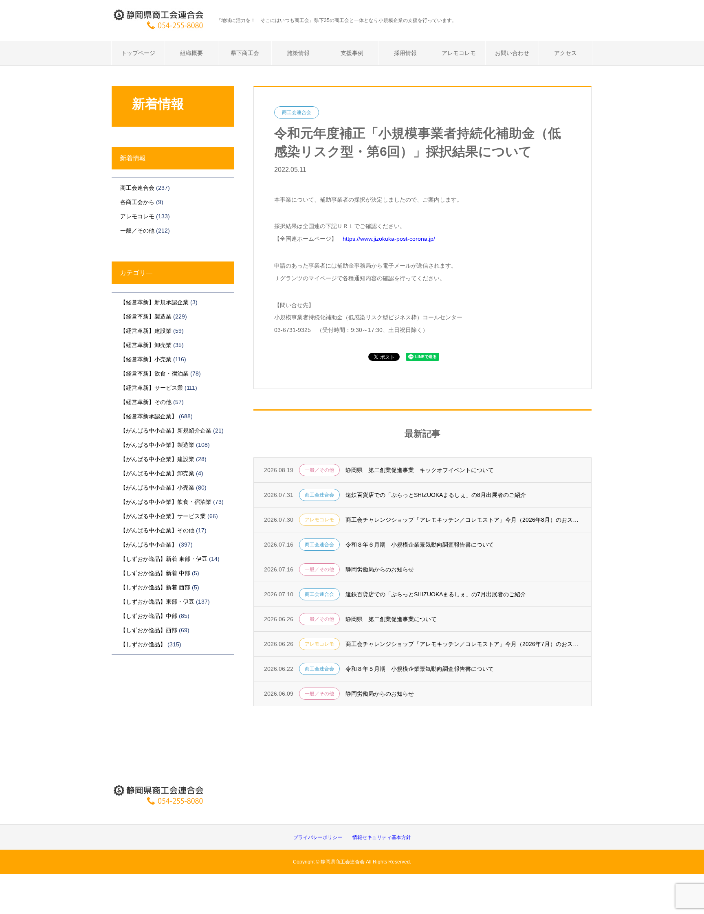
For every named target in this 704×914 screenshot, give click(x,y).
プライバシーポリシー (317, 837)
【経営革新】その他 (146, 402)
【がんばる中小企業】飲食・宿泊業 (165, 502)
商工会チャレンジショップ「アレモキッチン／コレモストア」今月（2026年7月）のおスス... (463, 644)
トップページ (138, 53)
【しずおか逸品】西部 (148, 630)
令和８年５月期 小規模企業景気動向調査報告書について (419, 669)
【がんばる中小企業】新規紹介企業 (165, 430)
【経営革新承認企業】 (148, 416)
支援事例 (352, 53)
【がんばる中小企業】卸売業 (157, 473)
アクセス (565, 53)
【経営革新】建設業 (146, 330)
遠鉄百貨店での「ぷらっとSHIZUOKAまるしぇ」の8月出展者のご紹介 (435, 495)
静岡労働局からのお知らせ (379, 569)
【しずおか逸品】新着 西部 (155, 587)
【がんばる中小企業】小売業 (157, 487)
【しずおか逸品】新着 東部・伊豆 (163, 559)
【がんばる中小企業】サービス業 (163, 516)
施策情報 (298, 53)
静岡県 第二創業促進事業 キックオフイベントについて (419, 470)
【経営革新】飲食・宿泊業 (154, 373)
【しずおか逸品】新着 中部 (155, 573)
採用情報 (405, 53)
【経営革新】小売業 (146, 359)
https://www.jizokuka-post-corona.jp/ (389, 238)
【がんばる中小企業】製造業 (157, 445)
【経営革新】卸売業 (146, 345)
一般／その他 (319, 470)
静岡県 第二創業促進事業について (391, 619)
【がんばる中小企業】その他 (157, 530)
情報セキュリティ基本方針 (381, 837)
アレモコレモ (459, 53)
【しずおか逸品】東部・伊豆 (157, 601)
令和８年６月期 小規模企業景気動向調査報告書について (419, 544)
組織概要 (191, 53)
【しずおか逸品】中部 (148, 616)
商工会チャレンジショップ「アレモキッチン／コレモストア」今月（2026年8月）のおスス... (463, 519)
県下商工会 (245, 53)
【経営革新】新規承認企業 (154, 302)
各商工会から (137, 202)
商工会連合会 (296, 112)
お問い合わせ (512, 53)
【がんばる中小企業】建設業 (157, 459)
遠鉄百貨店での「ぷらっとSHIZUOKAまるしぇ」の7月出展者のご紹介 (435, 594)
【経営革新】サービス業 (151, 387)
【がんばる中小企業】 (148, 544)
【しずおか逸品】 (143, 644)
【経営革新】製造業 (146, 316)
